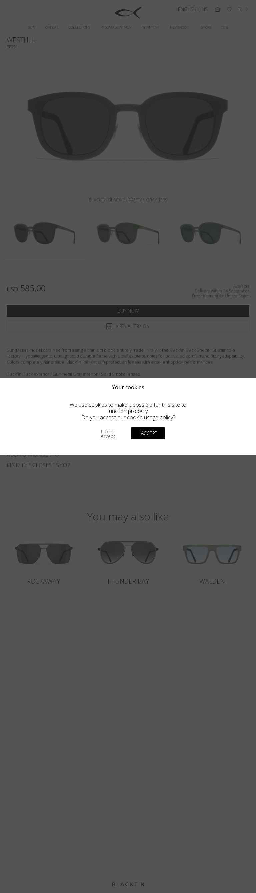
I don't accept (108, 433)
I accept (148, 433)
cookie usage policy (150, 417)
